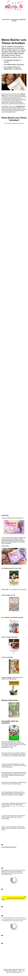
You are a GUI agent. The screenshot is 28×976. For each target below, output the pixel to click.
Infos (7, 546)
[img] (14, 6)
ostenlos (20, 793)
